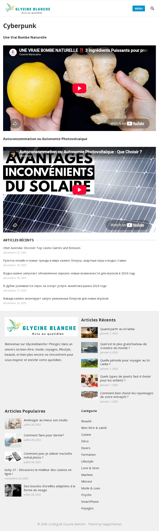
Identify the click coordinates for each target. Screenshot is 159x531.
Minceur (86, 481)
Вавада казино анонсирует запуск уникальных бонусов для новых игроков (55, 298)
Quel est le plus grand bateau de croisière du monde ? (123, 346)
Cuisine (86, 434)
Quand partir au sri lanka (117, 329)
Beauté (86, 421)
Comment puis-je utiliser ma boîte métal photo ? (48, 455)
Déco (85, 441)
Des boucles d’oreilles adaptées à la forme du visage (49, 488)
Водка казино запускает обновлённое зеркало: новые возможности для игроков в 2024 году (69, 273)
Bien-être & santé (94, 428)
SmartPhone (90, 501)
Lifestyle (87, 461)
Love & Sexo (90, 468)
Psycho (86, 495)
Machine (87, 475)
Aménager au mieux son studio (46, 420)
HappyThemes (112, 524)
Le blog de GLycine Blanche (66, 524)
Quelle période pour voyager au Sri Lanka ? (125, 362)
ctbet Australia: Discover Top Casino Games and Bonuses (42, 248)
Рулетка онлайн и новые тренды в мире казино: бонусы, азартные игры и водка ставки (64, 260)
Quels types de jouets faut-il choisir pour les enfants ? (125, 378)
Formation (88, 454)
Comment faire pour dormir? (44, 435)
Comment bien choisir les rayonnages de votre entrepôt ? (126, 395)
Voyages (87, 508)
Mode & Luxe (90, 488)
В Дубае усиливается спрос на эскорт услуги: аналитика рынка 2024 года (54, 286)
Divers (85, 448)
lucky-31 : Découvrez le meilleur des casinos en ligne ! (38, 472)
